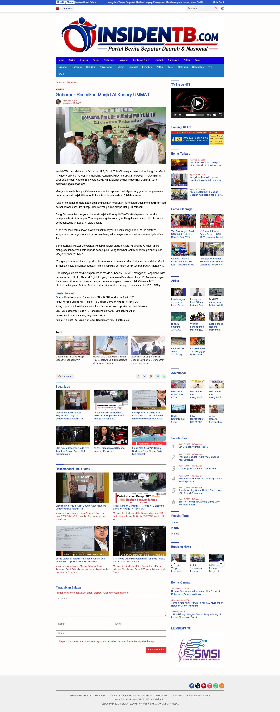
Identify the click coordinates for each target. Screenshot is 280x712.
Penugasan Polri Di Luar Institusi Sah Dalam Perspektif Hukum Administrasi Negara (197, 302)
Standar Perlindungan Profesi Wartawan (130, 695)
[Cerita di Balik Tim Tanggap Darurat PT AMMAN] (197, 341)
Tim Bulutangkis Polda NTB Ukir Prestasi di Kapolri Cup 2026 (183, 234)
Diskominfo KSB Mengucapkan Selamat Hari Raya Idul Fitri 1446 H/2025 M (197, 394)
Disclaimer (177, 695)
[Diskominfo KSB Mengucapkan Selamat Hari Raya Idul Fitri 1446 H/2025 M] (197, 384)
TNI (210, 67)
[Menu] (58, 8)
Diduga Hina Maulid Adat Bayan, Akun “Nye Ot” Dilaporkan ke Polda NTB (95, 297)
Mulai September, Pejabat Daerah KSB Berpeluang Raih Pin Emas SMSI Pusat (219, 2)
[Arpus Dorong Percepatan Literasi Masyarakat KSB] (216, 409)
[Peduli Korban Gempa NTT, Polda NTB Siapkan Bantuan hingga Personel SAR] (111, 400)
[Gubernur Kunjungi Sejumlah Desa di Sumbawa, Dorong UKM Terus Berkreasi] (148, 345)
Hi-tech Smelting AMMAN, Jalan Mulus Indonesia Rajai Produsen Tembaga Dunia (177, 326)
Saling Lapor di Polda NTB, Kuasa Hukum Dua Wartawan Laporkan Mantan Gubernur (102, 306)
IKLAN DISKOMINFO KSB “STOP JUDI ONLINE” (197, 419)
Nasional (123, 60)
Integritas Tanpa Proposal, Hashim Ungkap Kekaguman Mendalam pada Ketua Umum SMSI (120, 2)
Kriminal (84, 60)
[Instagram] (209, 686)
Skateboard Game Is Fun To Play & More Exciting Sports (200, 480)
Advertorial (106, 67)
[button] (216, 8)
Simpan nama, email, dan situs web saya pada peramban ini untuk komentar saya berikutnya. (106, 641)
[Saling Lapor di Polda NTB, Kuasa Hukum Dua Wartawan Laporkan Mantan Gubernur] (149, 400)
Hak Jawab (162, 695)
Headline (90, 67)
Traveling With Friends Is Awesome (197, 468)
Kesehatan (198, 67)
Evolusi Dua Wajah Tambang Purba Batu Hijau (177, 351)
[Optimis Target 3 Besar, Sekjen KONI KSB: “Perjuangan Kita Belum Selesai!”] (183, 249)
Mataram (77, 67)
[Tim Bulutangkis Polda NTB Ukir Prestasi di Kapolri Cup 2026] (183, 221)
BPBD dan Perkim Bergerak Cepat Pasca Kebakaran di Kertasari (197, 568)
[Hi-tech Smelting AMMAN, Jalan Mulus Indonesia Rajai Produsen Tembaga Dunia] (178, 316)
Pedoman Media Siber (198, 695)
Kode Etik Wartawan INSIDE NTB (132, 699)
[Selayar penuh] (220, 115)
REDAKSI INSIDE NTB (80, 695)
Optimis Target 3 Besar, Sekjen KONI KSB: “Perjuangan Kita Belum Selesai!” (183, 261)
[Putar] (175, 115)
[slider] (195, 115)
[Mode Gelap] (222, 8)
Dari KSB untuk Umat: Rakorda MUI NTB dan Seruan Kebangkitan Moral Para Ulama (216, 302)
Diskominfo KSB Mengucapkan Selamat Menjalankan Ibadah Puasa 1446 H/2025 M (216, 394)
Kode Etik (100, 695)
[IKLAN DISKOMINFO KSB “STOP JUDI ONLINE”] (197, 409)
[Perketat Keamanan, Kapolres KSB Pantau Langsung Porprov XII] (212, 249)
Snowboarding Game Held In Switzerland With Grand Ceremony (200, 492)
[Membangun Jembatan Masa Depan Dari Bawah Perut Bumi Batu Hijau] (178, 292)
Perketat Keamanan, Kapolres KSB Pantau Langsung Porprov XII (211, 261)
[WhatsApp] (215, 686)
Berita (72, 60)
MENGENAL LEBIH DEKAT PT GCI (178, 394)
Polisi (177, 533)
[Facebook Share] (138, 376)
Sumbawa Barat (141, 60)
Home (61, 60)
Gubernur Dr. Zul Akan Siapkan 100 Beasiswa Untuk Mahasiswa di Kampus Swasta (110, 360)
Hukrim (120, 67)
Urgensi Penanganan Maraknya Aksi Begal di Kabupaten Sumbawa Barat (197, 326)
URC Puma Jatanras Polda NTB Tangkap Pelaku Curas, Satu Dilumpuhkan (95, 310)
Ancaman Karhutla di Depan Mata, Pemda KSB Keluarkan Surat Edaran (205, 164)
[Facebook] (191, 686)
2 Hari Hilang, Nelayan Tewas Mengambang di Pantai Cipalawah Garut (196, 616)
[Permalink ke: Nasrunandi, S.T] (58, 101)
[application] (197, 103)
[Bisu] (214, 115)
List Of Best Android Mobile (193, 446)
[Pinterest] (203, 686)
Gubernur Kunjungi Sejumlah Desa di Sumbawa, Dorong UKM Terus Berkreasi (147, 360)
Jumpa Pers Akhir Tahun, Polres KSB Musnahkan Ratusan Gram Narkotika (197, 604)
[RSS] (221, 686)
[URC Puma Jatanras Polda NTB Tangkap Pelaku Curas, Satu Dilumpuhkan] (73, 435)
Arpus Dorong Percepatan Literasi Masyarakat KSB (215, 419)
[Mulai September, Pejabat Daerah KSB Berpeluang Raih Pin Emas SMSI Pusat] (179, 194)
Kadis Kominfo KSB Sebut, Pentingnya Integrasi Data (178, 419)
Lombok (159, 60)
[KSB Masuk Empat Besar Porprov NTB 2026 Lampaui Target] (212, 221)
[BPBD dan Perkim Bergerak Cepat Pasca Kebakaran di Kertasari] (197, 558)
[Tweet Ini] (144, 376)
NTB (176, 528)
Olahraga (109, 60)
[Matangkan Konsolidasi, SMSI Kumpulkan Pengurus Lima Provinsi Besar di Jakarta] (216, 558)
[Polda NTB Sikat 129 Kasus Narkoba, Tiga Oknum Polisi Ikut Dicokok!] (149, 435)
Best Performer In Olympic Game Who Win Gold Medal (199, 503)
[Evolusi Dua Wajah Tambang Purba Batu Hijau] (178, 341)
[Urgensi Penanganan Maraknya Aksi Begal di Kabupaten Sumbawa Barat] (197, 316)
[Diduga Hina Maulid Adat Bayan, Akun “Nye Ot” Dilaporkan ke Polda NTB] (73, 400)
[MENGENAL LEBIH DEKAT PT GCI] (178, 384)
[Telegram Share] (157, 376)
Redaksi (68, 8)
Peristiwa (147, 67)
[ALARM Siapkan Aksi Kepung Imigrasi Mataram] (111, 435)
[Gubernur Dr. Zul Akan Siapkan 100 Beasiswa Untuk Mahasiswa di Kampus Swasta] (110, 345)
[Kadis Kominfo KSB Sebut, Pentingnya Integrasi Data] (178, 409)
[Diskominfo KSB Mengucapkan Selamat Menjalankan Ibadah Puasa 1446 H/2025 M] (216, 384)
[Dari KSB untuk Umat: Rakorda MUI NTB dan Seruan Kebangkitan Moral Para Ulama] (216, 292)
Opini (197, 60)
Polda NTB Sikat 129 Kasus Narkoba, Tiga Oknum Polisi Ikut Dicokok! (92, 320)
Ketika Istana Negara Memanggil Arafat (216, 326)
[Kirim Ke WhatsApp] (164, 376)
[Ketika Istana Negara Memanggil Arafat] (216, 316)
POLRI (61, 73)
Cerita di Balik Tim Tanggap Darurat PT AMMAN (197, 351)
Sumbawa (173, 60)
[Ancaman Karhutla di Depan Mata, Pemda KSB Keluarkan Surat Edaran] (179, 165)
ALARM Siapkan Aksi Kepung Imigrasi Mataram (81, 315)
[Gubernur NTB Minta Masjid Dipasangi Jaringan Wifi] (73, 345)
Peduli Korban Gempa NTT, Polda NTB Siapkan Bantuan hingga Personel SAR (97, 301)
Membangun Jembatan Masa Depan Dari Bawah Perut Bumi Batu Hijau (178, 302)
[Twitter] (197, 686)
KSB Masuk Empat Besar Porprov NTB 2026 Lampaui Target (211, 234)
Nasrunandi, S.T (70, 101)
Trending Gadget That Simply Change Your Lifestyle (199, 458)
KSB (176, 522)
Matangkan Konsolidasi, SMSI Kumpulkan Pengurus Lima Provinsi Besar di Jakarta (216, 568)
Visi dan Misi (159, 699)
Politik (96, 60)
